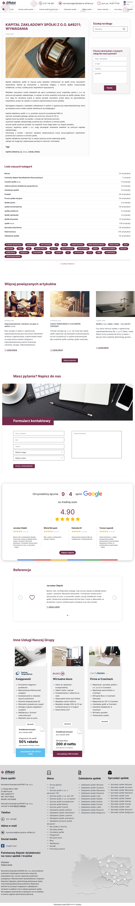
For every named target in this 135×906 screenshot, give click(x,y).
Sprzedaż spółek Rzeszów (121, 810)
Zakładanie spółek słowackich (62, 818)
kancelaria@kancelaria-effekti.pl (20, 832)
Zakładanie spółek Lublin (91, 807)
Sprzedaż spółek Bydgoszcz (122, 812)
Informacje (5, 862)
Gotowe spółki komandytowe (62, 801)
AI (56, 244)
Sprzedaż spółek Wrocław (121, 784)
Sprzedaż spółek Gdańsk (121, 798)
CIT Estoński (78, 252)
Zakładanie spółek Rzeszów (92, 810)
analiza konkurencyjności (96, 244)
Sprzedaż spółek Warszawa (122, 790)
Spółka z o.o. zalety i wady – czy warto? (113, 324)
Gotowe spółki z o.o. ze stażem (63, 799)
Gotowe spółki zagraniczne (48, 9)
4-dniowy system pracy (13, 244)
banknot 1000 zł (40, 248)
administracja (31, 244)
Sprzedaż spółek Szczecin (121, 787)
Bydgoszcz (24, 252)
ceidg (48, 252)
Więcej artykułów (70, 360)
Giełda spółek (87, 9)
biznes (95, 248)
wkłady (37, 152)
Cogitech (78, 904)
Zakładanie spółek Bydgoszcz (93, 813)
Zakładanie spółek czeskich (61, 815)
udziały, (31, 152)
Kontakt (130, 9)
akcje (64, 244)
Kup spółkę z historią (58, 826)
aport (126, 244)
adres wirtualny (46, 244)
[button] (20, 597)
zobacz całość (54, 607)
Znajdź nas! (11, 846)
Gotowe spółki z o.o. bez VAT (62, 796)
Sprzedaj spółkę (56, 829)
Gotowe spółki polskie (25, 9)
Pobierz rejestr (6, 865)
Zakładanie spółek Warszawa (93, 790)
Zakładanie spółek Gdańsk (92, 799)
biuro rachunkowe (67, 248)
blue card (123, 248)
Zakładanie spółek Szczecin (92, 788)
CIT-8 (90, 252)
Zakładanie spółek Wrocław (92, 785)
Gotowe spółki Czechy (59, 807)
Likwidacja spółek (57, 832)
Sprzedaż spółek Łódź (120, 796)
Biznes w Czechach (109, 248)
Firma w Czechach (101, 679)
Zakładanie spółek (70, 9)
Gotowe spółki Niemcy (59, 804)
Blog (51, 840)
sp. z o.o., (24, 152)
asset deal (9, 248)
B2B (28, 248)
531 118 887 (11, 819)
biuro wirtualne (83, 248)
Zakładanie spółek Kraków (92, 801)
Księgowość (23, 679)
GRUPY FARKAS (20, 806)
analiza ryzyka (114, 244)
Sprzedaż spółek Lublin (120, 807)
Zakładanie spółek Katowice (92, 793)
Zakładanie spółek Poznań (91, 804)
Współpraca (54, 843)
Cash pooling (37, 252)
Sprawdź (30, 724)
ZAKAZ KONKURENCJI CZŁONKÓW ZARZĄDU (65, 325)
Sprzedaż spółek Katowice (121, 793)
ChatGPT (59, 252)
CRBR (99, 252)
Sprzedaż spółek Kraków (121, 801)
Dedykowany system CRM (61, 904)
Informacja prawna (57, 849)
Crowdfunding (110, 252)
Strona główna (55, 785)
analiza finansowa (77, 244)
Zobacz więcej (67, 553)
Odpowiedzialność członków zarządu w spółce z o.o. (21, 325)
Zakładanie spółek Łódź (91, 796)
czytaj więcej (12, 350)
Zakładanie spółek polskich (61, 810)
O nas (11, 9)
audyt (20, 248)
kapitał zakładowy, (13, 152)
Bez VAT (53, 248)
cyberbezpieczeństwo (13, 256)
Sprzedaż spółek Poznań (121, 804)
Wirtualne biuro (62, 679)
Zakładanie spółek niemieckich (62, 813)
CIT (68, 252)
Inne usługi (118, 9)
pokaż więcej (67, 264)
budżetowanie (10, 252)
